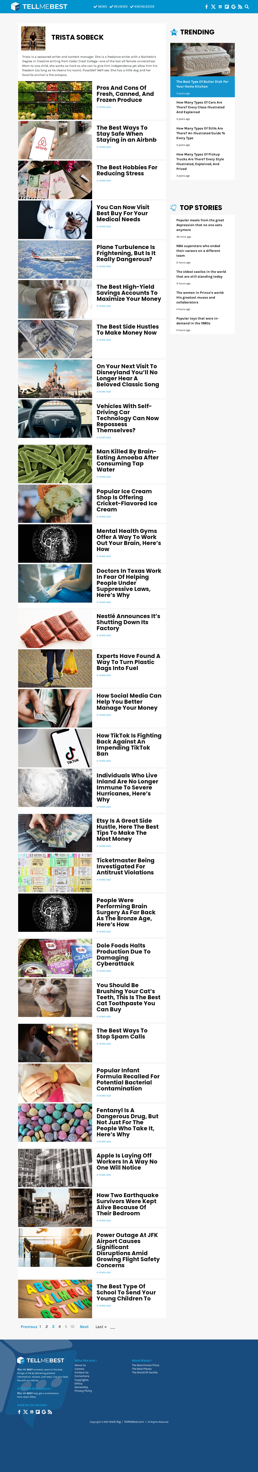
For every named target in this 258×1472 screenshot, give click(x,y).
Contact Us (81, 1372)
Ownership (81, 1387)
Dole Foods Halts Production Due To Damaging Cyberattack (124, 955)
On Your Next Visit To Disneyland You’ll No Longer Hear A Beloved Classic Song (128, 375)
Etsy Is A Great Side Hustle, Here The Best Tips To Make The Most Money (128, 830)
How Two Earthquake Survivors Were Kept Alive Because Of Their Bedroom (128, 1204)
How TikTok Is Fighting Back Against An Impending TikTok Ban (129, 745)
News (102, 6)
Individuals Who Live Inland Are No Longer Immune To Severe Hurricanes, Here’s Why (127, 788)
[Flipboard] (227, 6)
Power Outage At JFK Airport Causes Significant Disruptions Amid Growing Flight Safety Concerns (128, 1250)
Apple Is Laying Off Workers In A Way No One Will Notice (127, 1162)
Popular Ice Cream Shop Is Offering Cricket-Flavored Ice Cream (127, 500)
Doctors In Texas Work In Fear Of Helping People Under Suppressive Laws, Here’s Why (129, 583)
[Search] (246, 6)
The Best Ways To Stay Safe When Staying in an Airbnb (127, 134)
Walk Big (115, 1421)
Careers (79, 1369)
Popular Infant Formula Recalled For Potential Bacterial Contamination (128, 1079)
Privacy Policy (83, 1390)
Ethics (78, 1383)
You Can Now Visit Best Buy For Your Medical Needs (123, 213)
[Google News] (233, 6)
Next (84, 1326)
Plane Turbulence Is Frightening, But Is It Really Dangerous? (126, 253)
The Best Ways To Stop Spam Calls (122, 1034)
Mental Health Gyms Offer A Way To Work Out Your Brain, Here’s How (129, 540)
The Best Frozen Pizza (145, 1365)
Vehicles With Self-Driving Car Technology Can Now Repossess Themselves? (128, 418)
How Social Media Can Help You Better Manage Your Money (129, 702)
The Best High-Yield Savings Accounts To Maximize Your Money (129, 293)
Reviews (121, 6)
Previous (28, 1326)
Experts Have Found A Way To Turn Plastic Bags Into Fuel (128, 662)
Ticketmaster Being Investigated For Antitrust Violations (126, 866)
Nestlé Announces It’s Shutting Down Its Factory (128, 622)
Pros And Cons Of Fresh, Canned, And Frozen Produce (125, 94)
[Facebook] (206, 6)
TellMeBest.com (134, 1421)
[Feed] (240, 6)
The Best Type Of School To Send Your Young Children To (126, 1292)
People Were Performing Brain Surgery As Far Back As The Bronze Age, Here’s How (126, 912)
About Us (80, 1365)
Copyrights (81, 1380)
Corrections (82, 1376)
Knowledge (144, 6)
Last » (101, 1326)
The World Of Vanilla (145, 1372)
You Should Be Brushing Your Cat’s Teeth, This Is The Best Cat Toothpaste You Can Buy (128, 997)
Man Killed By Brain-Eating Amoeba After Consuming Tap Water (128, 461)
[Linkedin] (220, 6)
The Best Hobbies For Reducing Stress (127, 170)
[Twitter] (213, 6)
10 (72, 1326)
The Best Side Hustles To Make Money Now (128, 330)
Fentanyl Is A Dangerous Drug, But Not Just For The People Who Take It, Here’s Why (127, 1122)
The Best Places (142, 1369)
